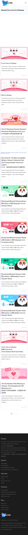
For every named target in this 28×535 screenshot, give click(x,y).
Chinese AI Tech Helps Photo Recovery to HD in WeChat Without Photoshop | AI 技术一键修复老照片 (13, 444)
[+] (14, 53)
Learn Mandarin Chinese (8, 467)
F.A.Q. (2, 479)
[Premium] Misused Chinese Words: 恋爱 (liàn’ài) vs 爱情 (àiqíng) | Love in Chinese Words (13, 240)
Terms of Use (5, 509)
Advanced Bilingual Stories (8, 494)
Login (2, 483)
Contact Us (4, 505)
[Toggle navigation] (25, 3)
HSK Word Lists (5, 496)
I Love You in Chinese (8, 63)
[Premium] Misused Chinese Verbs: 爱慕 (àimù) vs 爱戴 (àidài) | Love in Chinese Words (13, 313)
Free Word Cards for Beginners (9, 469)
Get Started (4, 490)
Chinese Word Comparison (8, 492)
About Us (3, 503)
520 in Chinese (6, 95)
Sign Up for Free (5, 481)
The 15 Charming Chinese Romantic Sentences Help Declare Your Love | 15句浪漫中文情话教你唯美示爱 (13, 131)
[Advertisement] (14, 32)
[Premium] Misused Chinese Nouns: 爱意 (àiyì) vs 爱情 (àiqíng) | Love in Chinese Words (13, 203)
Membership (4, 476)
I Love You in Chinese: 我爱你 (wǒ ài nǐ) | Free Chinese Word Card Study (12, 349)
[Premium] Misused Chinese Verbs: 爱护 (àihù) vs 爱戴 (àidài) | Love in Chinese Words (13, 276)
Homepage (4, 463)
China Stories (4, 465)
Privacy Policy (5, 507)
